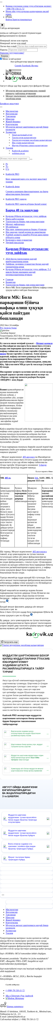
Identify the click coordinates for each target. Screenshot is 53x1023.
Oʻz (7, 169)
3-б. (36, 478)
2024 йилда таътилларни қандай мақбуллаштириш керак (21, 260)
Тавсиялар (11, 116)
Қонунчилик (12, 124)
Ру (7, 164)
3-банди (42, 465)
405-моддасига (40, 551)
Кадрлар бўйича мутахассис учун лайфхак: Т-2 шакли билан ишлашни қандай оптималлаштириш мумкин (28, 272)
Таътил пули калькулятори (24, 137)
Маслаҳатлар (12, 111)
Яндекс (34, 65)
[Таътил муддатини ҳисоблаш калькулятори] (22, 645)
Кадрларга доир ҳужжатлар (19, 240)
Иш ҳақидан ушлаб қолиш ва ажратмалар (26, 232)
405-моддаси (29, 457)
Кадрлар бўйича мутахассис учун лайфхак (26, 216)
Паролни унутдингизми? (12, 53)
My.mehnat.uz (12, 227)
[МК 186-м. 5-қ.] (31, 615)
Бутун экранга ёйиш (44, 471)
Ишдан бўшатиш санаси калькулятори (29, 145)
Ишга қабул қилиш (15, 219)
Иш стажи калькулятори (23, 143)
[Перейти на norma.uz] (13, 74)
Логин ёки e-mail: (8, 46)
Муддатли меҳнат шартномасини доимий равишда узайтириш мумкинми (26, 91)
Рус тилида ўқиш (8, 328)
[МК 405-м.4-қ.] (7, 601)
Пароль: (4, 50)
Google (18, 65)
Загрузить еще (10, 642)
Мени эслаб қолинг (11, 59)
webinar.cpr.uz (18, 153)
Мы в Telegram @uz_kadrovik (19, 996)
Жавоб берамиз (13, 121)
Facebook (26, 65)
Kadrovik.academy (20, 151)
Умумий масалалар (15, 242)
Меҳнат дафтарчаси (15, 224)
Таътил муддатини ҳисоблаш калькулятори (32, 140)
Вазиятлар (11, 282)
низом (3, 354)
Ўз (7, 166)
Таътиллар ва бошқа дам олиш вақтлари (25, 221)
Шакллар (10, 119)
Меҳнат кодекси (44, 343)
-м (9, 478)
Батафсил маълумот (9, 103)
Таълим (9, 148)
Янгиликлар (12, 114)
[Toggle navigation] (1, 106)
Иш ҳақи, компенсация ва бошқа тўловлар (26, 229)
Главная (9, 279)
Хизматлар (11, 132)
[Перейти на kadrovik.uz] (19, 81)
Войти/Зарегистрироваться (19, 19)
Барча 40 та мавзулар (22, 210)
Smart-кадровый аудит (22, 135)
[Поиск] (31, 159)
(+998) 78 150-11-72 (15, 990)
